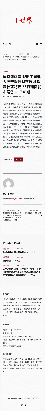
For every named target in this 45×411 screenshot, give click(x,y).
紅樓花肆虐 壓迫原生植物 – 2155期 (19, 252)
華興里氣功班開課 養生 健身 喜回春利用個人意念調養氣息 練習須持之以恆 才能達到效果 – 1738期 (12, 215)
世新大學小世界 (25, 398)
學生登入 (35, 398)
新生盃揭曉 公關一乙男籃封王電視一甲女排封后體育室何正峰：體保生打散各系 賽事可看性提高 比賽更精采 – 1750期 (22, 271)
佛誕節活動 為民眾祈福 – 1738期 (33, 212)
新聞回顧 (5, 71)
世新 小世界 (7, 97)
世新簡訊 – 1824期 (11, 260)
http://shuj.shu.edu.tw (15, 199)
